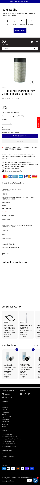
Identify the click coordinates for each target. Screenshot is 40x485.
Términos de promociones (9, 446)
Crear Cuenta (5, 422)
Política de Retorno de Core (9, 436)
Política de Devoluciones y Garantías (12, 439)
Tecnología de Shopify (8, 481)
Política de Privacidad (8, 441)
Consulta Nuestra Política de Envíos (13, 183)
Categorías (5, 407)
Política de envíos (7, 434)
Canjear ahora (20, 30)
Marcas (4, 414)
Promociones (5, 412)
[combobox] (20, 48)
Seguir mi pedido (6, 417)
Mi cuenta (4, 426)
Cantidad (4, 120)
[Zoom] (32, 82)
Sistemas (4, 410)
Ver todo (35, 345)
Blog (3, 459)
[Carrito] (32, 42)
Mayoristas (5, 424)
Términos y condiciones (8, 444)
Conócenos (5, 454)
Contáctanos (5, 419)
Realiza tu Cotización (10, 296)
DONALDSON (6, 98)
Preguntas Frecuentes (8, 456)
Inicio (3, 87)
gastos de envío (6, 129)
